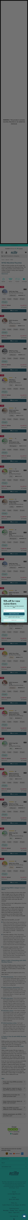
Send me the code (14, 614)
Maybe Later (14, 620)
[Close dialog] (26, 599)
